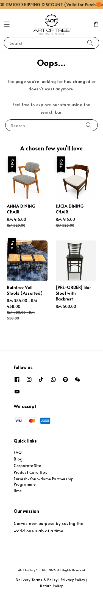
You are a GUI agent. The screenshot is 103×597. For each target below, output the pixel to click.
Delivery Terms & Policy (36, 579)
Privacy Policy (73, 579)
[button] (7, 24)
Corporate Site (27, 465)
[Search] (90, 42)
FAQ (18, 452)
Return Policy (51, 585)
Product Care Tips (30, 472)
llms (17, 490)
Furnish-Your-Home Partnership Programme (44, 481)
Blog (18, 459)
